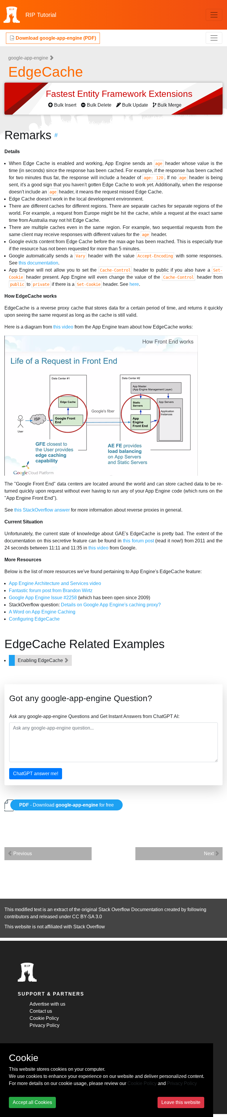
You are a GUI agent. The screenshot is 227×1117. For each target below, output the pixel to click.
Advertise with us (47, 1004)
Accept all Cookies (32, 1102)
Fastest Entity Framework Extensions (120, 94)
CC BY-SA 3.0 (87, 916)
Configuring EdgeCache (34, 618)
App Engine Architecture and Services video (55, 583)
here (134, 284)
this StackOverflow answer (42, 509)
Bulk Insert (65, 105)
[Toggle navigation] (214, 15)
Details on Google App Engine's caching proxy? (111, 604)
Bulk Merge (169, 105)
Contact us (41, 1011)
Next (209, 853)
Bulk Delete (99, 105)
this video (63, 326)
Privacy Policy (44, 1025)
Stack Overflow (89, 926)
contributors (16, 916)
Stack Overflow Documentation (130, 909)
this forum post (138, 540)
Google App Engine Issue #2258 (43, 597)
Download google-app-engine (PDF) (55, 38)
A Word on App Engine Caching (42, 611)
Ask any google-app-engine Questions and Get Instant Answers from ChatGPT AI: (94, 716)
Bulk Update (135, 105)
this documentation (38, 262)
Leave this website (180, 1102)
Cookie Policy (44, 1018)
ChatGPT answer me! (35, 773)
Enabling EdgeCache (41, 660)
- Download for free (66, 804)
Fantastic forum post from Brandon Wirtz (51, 590)
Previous (22, 853)
